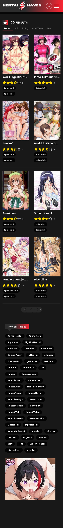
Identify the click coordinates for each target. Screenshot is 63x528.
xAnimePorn (14, 450)
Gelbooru (49, 361)
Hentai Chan (14, 380)
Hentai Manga (15, 399)
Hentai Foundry (35, 386)
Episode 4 (9, 224)
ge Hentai (32, 361)
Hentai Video (32, 412)
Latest (7, 28)
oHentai (51, 431)
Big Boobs (13, 342)
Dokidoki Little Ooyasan (47, 143)
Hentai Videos (15, 418)
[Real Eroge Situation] (16, 54)
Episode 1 (8, 93)
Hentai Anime (29, 374)
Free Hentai (14, 361)
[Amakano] (16, 190)
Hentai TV (35, 405)
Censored (29, 348)
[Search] (49, 6)
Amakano (9, 213)
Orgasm (27, 437)
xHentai (31, 450)
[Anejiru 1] (16, 120)
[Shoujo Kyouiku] (47, 190)
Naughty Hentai (16, 431)
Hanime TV (28, 367)
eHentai (48, 355)
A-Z (16, 28)
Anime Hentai (15, 336)
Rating (25, 28)
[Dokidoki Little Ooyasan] (47, 120)
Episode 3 (9, 230)
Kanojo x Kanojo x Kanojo (16, 279)
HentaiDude (14, 386)
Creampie (46, 348)
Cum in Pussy (15, 355)
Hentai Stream (15, 405)
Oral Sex (12, 437)
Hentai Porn (36, 399)
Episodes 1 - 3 (11, 290)
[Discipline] (47, 256)
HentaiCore (34, 380)
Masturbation (36, 418)
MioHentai (13, 424)
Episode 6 (41, 154)
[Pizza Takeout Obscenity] (47, 54)
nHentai (35, 431)
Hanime (12, 367)
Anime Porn (35, 336)
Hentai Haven (35, 393)
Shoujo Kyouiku (44, 213)
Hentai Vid (13, 412)
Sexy (10, 443)
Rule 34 (43, 437)
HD (42, 367)
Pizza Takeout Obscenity (47, 77)
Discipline (40, 279)
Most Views (37, 28)
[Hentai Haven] (22, 5)
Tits (21, 443)
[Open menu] (56, 6)
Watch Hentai (37, 443)
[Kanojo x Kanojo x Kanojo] (16, 256)
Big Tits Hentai (32, 342)
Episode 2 (9, 88)
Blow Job (12, 348)
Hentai (11, 374)
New (49, 28)
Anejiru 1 (8, 143)
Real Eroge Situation (16, 77)
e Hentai (32, 355)
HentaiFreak (14, 393)
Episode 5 (41, 160)
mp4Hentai (31, 424)
